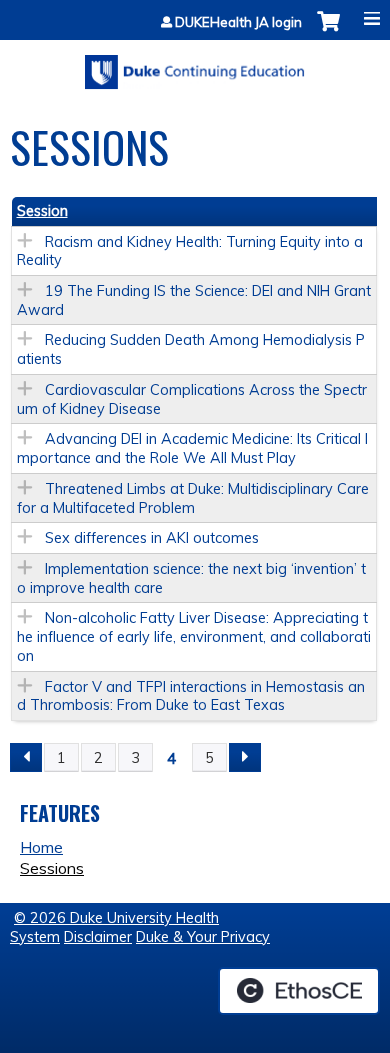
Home (41, 847)
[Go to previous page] (26, 758)
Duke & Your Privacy (203, 937)
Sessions (52, 868)
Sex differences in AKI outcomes (152, 538)
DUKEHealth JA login (238, 22)
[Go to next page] (245, 758)
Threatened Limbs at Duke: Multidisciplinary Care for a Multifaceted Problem (193, 498)
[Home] (195, 65)
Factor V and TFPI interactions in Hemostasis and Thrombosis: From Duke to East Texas (191, 696)
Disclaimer (98, 937)
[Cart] (328, 31)
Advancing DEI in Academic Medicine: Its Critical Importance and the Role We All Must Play (192, 448)
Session (42, 211)
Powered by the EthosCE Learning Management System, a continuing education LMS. (299, 991)
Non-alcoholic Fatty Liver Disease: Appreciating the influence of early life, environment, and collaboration (194, 636)
